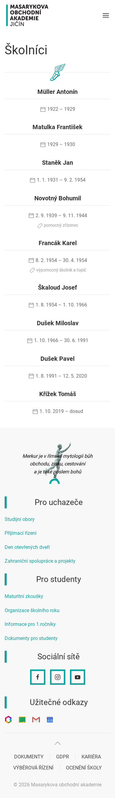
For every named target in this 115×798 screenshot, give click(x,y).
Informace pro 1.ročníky (30, 624)
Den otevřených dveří (27, 547)
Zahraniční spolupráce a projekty (40, 561)
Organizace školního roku (32, 610)
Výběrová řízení (33, 768)
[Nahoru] (57, 743)
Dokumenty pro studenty (31, 638)
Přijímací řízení (20, 533)
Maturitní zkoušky (24, 596)
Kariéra (91, 757)
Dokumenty (29, 757)
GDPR (62, 757)
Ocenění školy (84, 768)
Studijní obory (20, 519)
